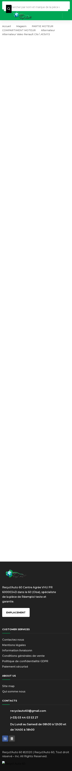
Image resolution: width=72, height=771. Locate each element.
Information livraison (16, 650)
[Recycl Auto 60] (22, 15)
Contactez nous (13, 639)
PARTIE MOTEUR (42, 26)
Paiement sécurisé (15, 666)
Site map (8, 686)
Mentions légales (14, 645)
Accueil (6, 26)
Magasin (21, 26)
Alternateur (48, 30)
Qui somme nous (13, 691)
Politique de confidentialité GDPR (25, 661)
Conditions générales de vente (23, 655)
